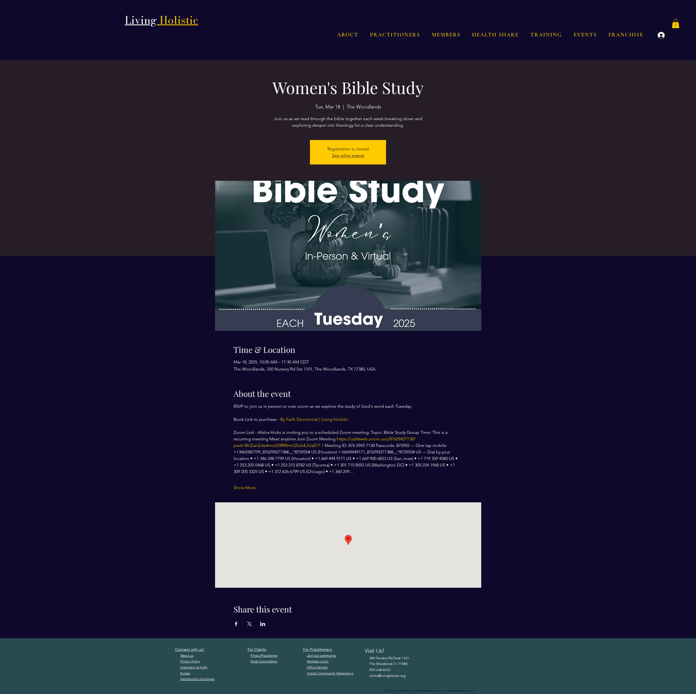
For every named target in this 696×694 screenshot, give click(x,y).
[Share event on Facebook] (236, 624)
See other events (348, 155)
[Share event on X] (249, 624)
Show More (245, 487)
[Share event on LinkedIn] (262, 624)
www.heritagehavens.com (458, 690)
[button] (675, 23)
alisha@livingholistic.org (387, 676)
